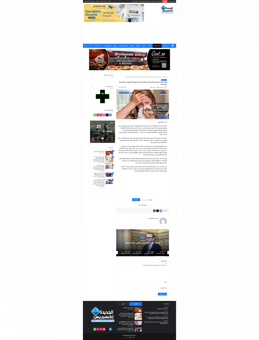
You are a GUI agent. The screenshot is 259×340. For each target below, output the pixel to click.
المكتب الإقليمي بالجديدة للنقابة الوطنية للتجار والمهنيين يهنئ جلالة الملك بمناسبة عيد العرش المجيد (98, 159)
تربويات (138, 46)
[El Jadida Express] (167, 9)
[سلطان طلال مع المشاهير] (109, 153)
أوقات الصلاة (87, 1)
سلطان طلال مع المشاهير (99, 151)
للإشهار (97, 1)
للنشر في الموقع (103, 1)
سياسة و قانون (124, 46)
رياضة (131, 46)
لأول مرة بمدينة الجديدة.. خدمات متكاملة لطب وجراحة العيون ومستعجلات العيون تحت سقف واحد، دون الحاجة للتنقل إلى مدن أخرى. (98, 182)
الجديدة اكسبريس (161, 87)
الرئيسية (164, 77)
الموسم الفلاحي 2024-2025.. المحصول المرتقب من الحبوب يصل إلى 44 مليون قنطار (142, 243)
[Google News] (142, 205)
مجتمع (115, 46)
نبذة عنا (109, 1)
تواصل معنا (92, 1)
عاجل (144, 46)
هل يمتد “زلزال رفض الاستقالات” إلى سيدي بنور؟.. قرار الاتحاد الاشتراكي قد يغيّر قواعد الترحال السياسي (98, 167)
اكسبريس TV (107, 46)
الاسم (165, 282)
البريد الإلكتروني (163, 288)
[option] (142, 242)
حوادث (150, 46)
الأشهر (123, 304)
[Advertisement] (129, 33)
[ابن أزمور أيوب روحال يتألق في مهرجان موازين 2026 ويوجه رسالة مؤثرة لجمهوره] (109, 175)
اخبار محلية (166, 46)
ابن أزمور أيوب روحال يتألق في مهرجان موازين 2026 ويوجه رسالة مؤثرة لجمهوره (98, 174)
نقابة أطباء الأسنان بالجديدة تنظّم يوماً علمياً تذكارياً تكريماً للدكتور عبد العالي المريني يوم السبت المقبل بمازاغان (140, 1)
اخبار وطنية (157, 46)
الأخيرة (135, 304)
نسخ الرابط (136, 199)
